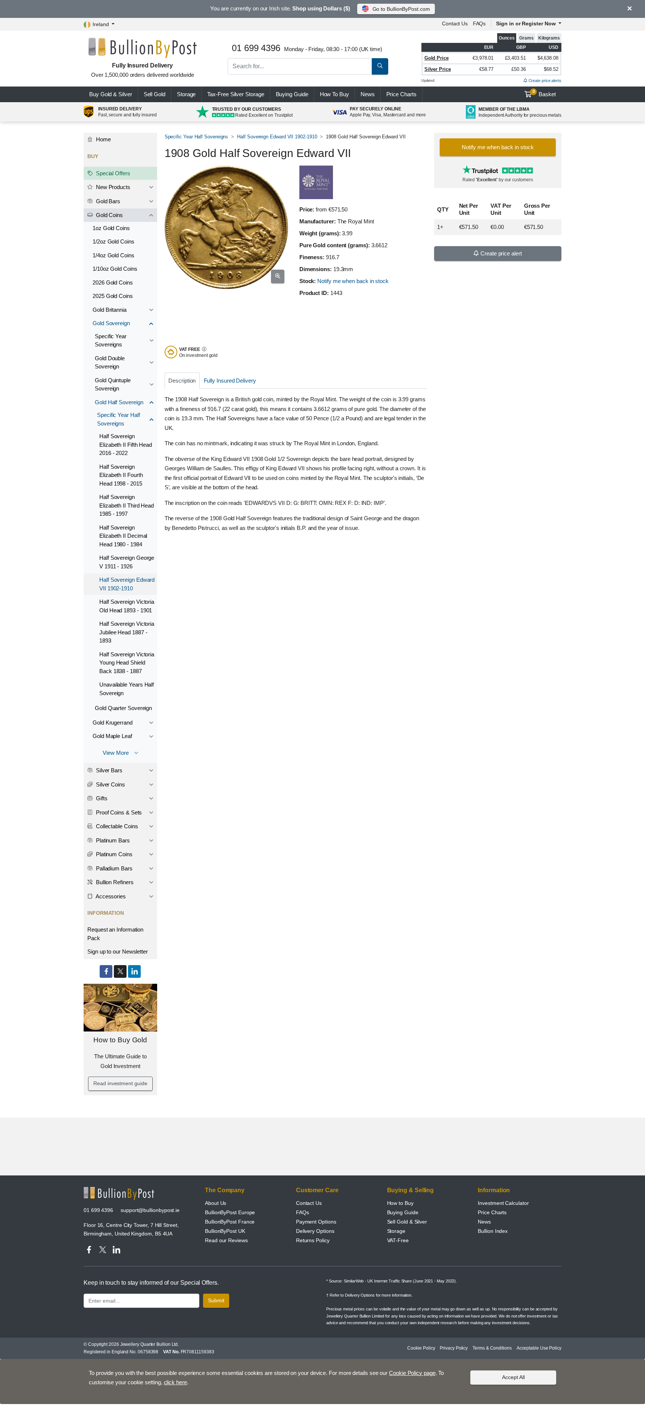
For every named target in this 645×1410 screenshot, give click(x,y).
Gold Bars (107, 201)
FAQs (479, 23)
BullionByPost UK (225, 1231)
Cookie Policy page (412, 1373)
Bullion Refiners (114, 882)
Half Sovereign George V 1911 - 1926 (126, 562)
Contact (455, 23)
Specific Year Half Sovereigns (196, 136)
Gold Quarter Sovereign (123, 708)
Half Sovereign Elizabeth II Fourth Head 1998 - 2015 (121, 475)
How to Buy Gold (120, 1040)
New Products (112, 187)
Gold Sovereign (111, 323)
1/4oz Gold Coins (113, 255)
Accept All (513, 1377)
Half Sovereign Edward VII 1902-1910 (277, 136)
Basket (544, 93)
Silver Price (437, 69)
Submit (216, 1300)
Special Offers (112, 173)
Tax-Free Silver (235, 94)
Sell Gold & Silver (407, 1222)
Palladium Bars (113, 868)
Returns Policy (313, 1240)
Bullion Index (493, 1231)
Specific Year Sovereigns (111, 340)
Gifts (101, 798)
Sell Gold (154, 94)
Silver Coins (109, 784)
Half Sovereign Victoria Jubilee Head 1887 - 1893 (126, 632)
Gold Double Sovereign (110, 362)
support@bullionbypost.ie (150, 1210)
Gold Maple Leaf (112, 736)
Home (102, 139)
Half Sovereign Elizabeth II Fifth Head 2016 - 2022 (125, 444)
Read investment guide (120, 1083)
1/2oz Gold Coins (113, 241)
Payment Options (316, 1222)
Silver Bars (108, 770)
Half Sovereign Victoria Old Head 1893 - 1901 (126, 606)
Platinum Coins (113, 854)
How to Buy (400, 1203)
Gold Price (436, 58)
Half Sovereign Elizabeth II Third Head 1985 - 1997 (126, 505)
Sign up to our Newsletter (117, 951)
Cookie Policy (421, 1348)
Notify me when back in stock (353, 281)
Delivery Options (315, 1231)
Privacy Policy (454, 1348)
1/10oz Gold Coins (115, 269)
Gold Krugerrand (113, 722)
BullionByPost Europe (230, 1212)
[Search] (380, 66)
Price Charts (492, 1212)
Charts (401, 94)
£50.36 (518, 69)
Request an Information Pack (115, 933)
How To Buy (334, 94)
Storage (186, 94)
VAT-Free (398, 1240)
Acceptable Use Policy (539, 1348)
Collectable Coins (116, 826)
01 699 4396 (98, 1210)
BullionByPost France (230, 1222)
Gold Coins (108, 215)
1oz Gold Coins (111, 228)
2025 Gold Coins (113, 296)
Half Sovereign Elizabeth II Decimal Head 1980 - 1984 (123, 535)
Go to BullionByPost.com (401, 9)
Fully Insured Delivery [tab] (230, 380)
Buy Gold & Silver (110, 94)
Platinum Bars (112, 840)
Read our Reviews (226, 1240)
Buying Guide (292, 94)
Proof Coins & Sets (118, 812)
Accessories (110, 896)
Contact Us (309, 1203)
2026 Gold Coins (113, 282)
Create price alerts (544, 80)
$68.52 (551, 69)
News (368, 94)
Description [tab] (182, 380)
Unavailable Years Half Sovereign (126, 688)
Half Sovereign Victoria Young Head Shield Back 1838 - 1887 (126, 662)
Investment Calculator (503, 1203)
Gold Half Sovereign (119, 402)
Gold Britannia (110, 310)
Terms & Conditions (492, 1348)
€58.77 (486, 69)
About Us (215, 1203)
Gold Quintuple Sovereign (113, 384)
